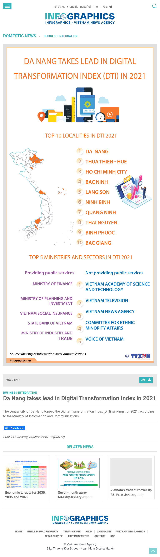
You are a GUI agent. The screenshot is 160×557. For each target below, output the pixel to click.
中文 (96, 6)
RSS (112, 536)
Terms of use (72, 531)
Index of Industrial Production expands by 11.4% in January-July (129, 494)
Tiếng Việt (58, 6)
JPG (143, 380)
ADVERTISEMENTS (78, 536)
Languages (104, 531)
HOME (18, 531)
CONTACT (99, 536)
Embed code (16, 428)
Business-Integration (61, 36)
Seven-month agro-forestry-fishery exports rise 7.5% (24, 497)
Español (85, 6)
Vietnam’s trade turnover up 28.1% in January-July (79, 492)
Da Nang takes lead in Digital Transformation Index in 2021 (79, 398)
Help (89, 531)
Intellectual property (42, 531)
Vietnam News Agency (130, 531)
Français (72, 6)
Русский (106, 6)
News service (54, 536)
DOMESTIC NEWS (19, 35)
